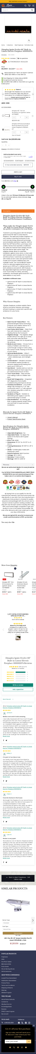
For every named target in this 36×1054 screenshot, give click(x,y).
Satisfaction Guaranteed (8, 980)
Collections (10, 45)
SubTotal (4, 139)
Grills (2, 959)
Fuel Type (5, 926)
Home (3, 45)
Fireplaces (4, 957)
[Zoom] (29, 40)
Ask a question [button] (18, 689)
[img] (18, 618)
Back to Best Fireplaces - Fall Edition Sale (19, 878)
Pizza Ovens (5, 966)
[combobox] (18, 10)
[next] (33, 920)
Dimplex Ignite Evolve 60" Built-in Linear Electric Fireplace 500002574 (17, 707)
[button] (5, 58)
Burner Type (6, 920)
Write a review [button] (18, 685)
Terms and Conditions (8, 985)
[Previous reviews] (3, 94)
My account (4, 1014)
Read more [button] (6, 736)
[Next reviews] (33, 94)
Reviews (3, 1009)
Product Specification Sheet (16, 419)
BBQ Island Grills (6, 964)
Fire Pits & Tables (6, 962)
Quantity (4, 142)
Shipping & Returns (7, 988)
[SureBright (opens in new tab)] (31, 157)
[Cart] (29, 5)
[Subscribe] (28, 1041)
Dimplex (4, 55)
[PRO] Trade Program (8, 1011)
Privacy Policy (5, 983)
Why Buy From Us (6, 1004)
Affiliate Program (6, 992)
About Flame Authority (8, 999)
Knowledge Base (6, 1006)
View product (18, 933)
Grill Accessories (6, 971)
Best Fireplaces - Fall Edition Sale (24, 45)
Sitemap (3, 990)
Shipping (3, 149)
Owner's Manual (12, 417)
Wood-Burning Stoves (8, 969)
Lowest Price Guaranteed (9, 978)
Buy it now (18, 177)
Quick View (32, 116)
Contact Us (4, 1002)
